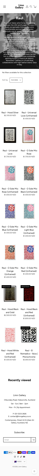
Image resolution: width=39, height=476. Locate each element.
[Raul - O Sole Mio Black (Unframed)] (29, 173)
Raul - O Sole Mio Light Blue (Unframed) (29, 229)
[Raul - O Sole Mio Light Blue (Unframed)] (29, 211)
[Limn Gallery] (19, 6)
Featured (14, 80)
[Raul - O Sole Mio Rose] (29, 135)
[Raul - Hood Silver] (10, 97)
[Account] (27, 6)
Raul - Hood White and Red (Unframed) (10, 353)
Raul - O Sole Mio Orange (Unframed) (10, 271)
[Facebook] (18, 457)
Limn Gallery (22, 466)
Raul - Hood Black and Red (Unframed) (29, 312)
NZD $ (19, 461)
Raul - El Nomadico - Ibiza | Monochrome (29, 353)
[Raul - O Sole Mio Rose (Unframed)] (10, 173)
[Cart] (35, 6)
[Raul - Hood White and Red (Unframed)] (10, 335)
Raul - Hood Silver (10, 112)
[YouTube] (24, 457)
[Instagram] (15, 457)
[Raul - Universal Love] (10, 135)
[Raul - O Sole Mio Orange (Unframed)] (10, 252)
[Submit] (33, 439)
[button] (31, 6)
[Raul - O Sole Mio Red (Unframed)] (29, 252)
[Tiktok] (21, 457)
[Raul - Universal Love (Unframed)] (29, 97)
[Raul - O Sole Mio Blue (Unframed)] (10, 211)
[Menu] (4, 6)
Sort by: (5, 80)
